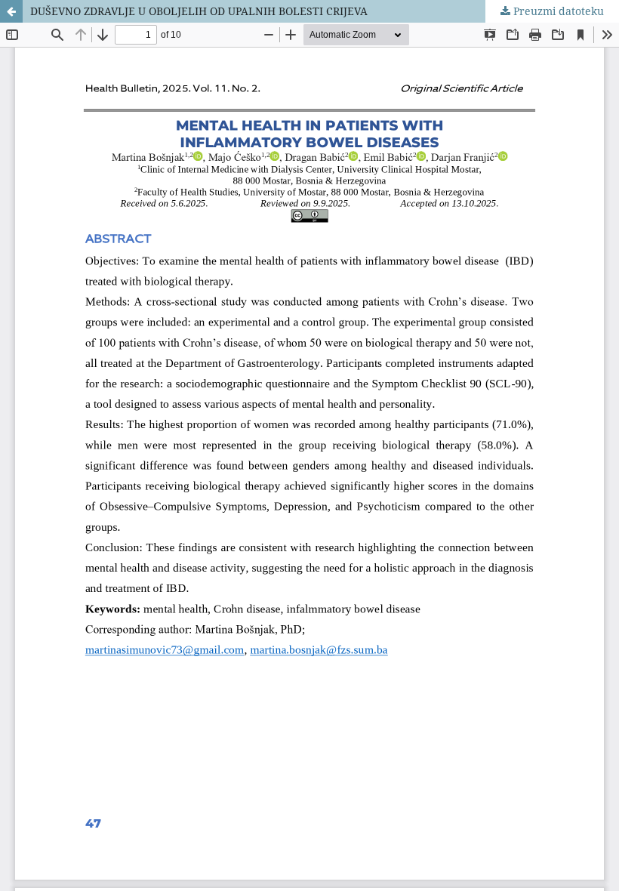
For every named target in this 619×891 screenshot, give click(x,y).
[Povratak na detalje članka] (11, 11)
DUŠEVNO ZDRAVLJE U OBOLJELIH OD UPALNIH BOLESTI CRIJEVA (199, 11)
